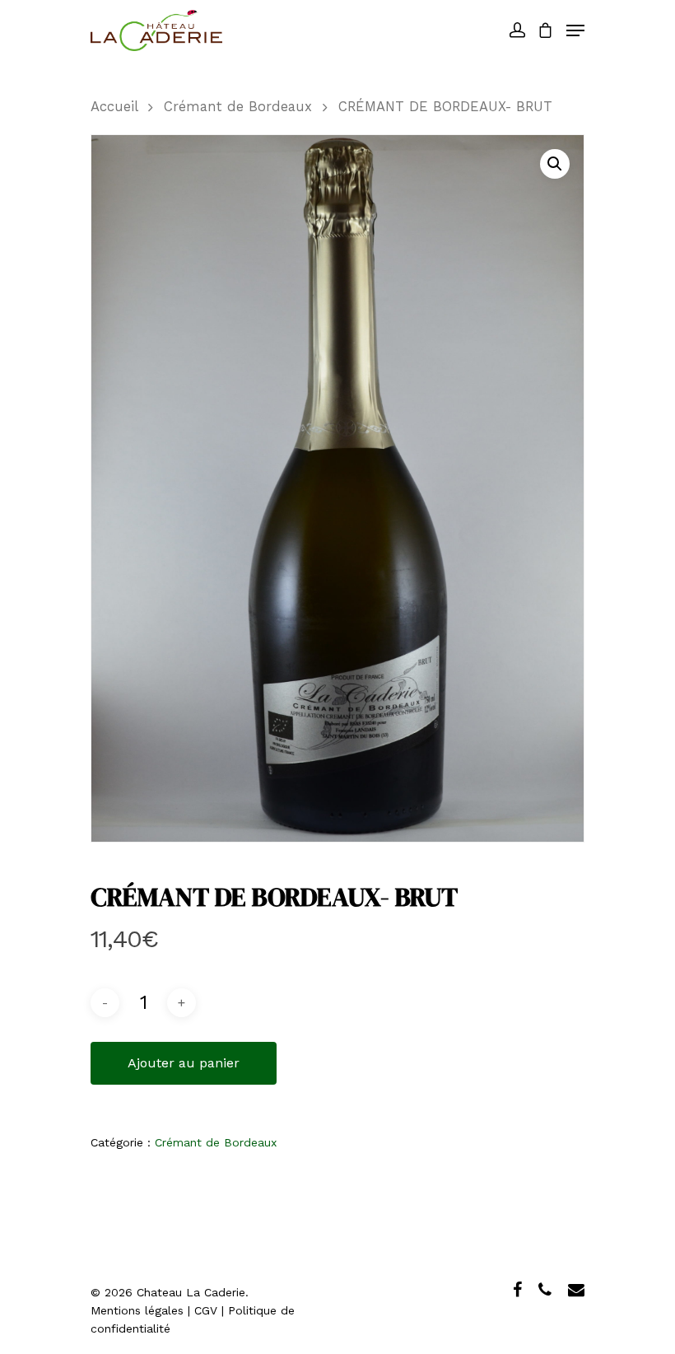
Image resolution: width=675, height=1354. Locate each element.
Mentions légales (137, 1310)
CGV (205, 1310)
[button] (555, 164)
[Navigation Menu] (575, 30)
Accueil (114, 106)
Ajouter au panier (184, 1063)
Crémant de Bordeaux (238, 106)
